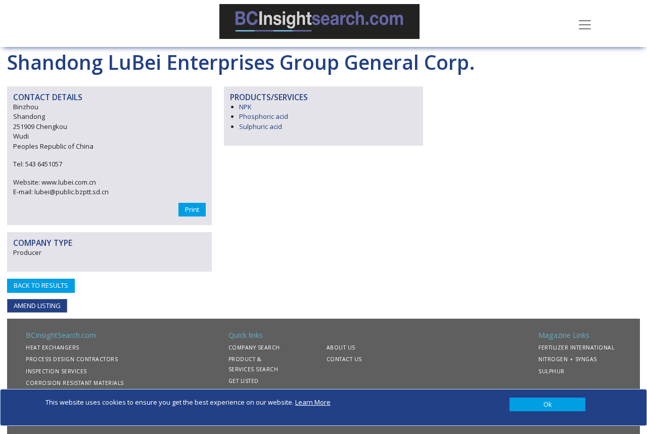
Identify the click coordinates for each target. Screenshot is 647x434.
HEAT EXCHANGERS (52, 347)
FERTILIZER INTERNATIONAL (576, 347)
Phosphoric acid (263, 116)
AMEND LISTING (37, 305)
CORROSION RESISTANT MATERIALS (75, 382)
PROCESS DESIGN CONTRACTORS (72, 359)
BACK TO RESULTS (41, 285)
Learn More (313, 402)
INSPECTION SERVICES (56, 371)
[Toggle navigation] (584, 23)
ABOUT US (341, 347)
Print (192, 209)
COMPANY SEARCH (254, 347)
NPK (245, 106)
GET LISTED (243, 380)
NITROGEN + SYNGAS (567, 359)
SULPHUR (551, 371)
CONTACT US (344, 359)
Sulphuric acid (260, 126)
